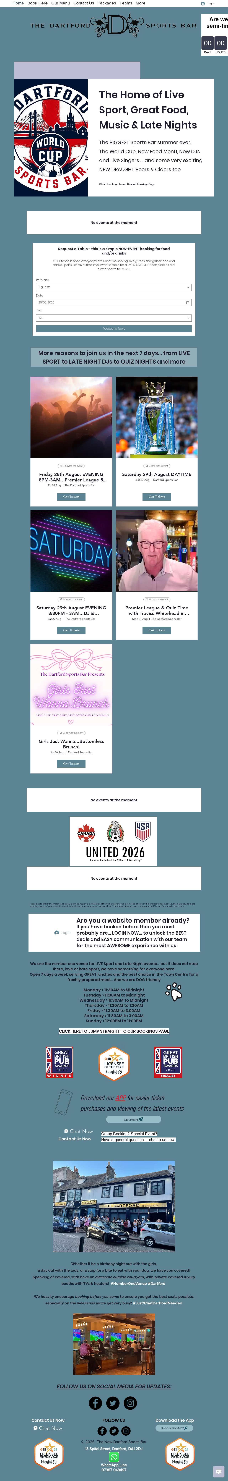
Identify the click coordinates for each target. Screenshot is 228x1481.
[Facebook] (95, 1403)
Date (39, 296)
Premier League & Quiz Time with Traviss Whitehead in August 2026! (156, 610)
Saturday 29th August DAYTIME (156, 474)
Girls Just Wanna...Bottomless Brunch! (71, 744)
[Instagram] (130, 1403)
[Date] (188, 302)
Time (39, 311)
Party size (42, 280)
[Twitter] (113, 1403)
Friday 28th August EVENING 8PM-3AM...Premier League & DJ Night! (71, 477)
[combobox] (114, 287)
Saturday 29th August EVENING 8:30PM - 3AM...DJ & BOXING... (71, 610)
